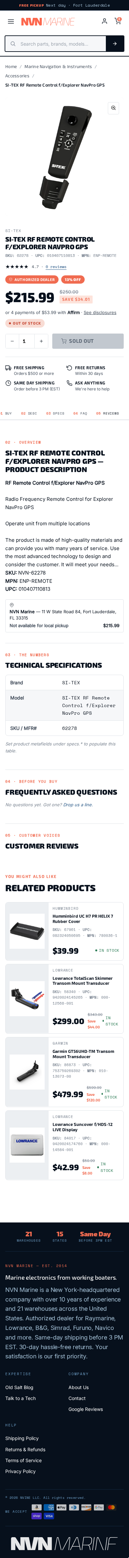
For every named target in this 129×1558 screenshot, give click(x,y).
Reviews (107, 413)
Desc (29, 413)
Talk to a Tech (20, 1398)
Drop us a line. (78, 804)
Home (11, 66)
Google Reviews (85, 1409)
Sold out (81, 341)
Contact (77, 1398)
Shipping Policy (22, 1438)
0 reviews (56, 266)
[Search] (115, 43)
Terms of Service (23, 1460)
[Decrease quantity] (12, 341)
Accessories (17, 75)
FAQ (80, 413)
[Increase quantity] (41, 341)
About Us (78, 1387)
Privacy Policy (20, 1471)
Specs (55, 413)
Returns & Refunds (25, 1449)
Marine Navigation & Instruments (58, 66)
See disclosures (100, 312)
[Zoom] (113, 108)
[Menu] (11, 21)
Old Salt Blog (19, 1387)
